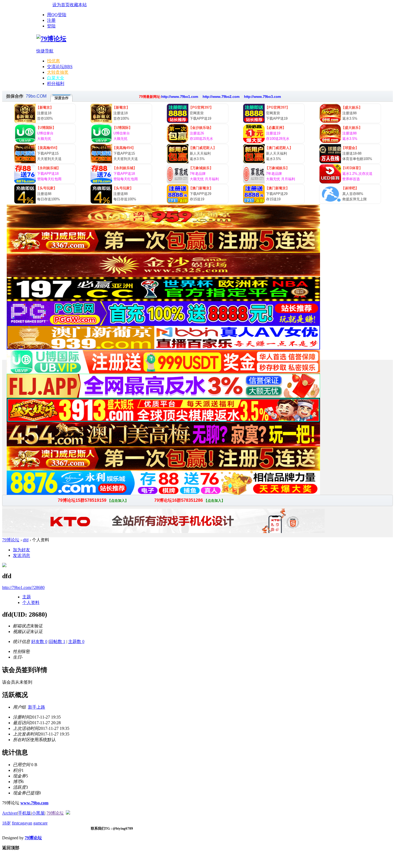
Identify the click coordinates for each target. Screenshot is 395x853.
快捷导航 (44, 51)
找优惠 (53, 61)
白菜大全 (55, 78)
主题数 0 (76, 641)
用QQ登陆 (56, 14)
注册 (51, 20)
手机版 (24, 813)
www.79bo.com (34, 803)
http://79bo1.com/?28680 (23, 587)
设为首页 (61, 4)
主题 (26, 597)
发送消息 (21, 555)
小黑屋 (38, 813)
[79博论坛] (51, 38)
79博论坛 (10, 540)
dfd (25, 540)
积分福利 (55, 83)
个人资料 (31, 602)
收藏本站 (78, 4)
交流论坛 (60, 66)
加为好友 (21, 550)
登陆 (51, 26)
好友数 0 (39, 641)
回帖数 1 (57, 641)
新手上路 (36, 707)
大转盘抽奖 (58, 72)
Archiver (9, 813)
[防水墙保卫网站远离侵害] (68, 813)
